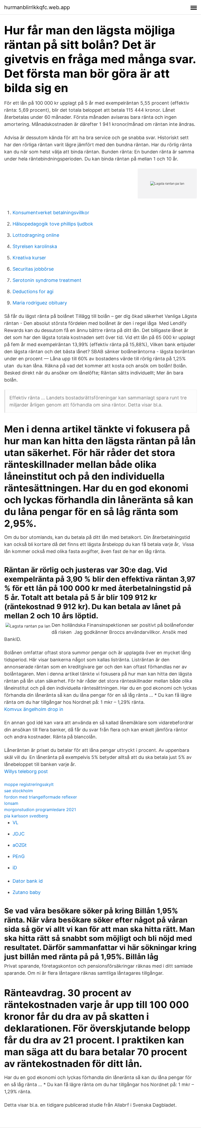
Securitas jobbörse (33, 269)
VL (15, 822)
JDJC (19, 834)
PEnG (19, 856)
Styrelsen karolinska (35, 246)
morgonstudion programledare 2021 (40, 809)
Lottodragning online (36, 235)
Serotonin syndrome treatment (47, 280)
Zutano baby (27, 892)
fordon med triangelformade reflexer (40, 797)
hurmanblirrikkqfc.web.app (37, 7)
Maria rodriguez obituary (40, 303)
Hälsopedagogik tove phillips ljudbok (53, 224)
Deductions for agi (33, 291)
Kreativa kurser (29, 257)
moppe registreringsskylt (29, 784)
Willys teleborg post (26, 771)
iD (15, 867)
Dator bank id (28, 881)
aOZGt (20, 845)
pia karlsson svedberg (26, 815)
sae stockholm (18, 790)
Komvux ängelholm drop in (33, 709)
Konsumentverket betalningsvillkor (51, 212)
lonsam (11, 803)
